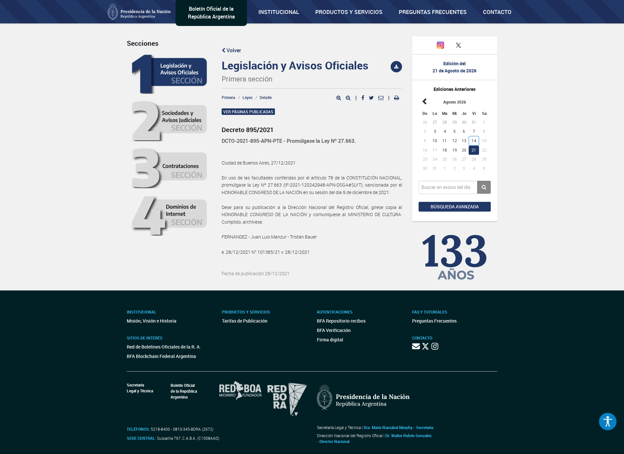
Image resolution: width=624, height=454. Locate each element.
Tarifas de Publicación (244, 321)
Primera (228, 97)
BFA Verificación (334, 330)
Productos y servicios (349, 12)
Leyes (247, 97)
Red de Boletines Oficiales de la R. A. (164, 347)
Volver (233, 50)
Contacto (497, 12)
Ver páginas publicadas (248, 111)
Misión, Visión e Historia (151, 321)
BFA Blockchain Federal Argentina (161, 356)
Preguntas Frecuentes (433, 12)
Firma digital (330, 340)
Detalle (266, 97)
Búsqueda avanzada (455, 206)
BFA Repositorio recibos (341, 321)
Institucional (278, 12)
